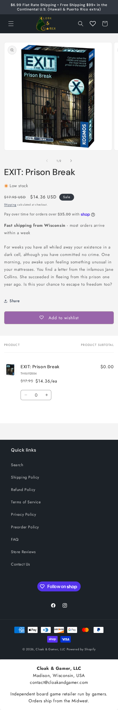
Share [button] (15, 301)
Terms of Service (26, 502)
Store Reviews (23, 552)
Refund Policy (23, 489)
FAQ (15, 539)
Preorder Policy (25, 527)
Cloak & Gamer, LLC (51, 649)
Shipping (10, 205)
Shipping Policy (25, 477)
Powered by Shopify (81, 649)
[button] (11, 24)
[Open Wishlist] (93, 24)
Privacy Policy (23, 514)
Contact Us (20, 564)
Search (17, 465)
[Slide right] (71, 161)
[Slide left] (47, 161)
